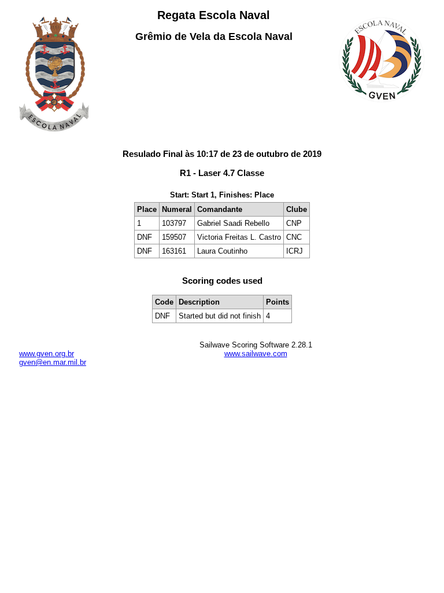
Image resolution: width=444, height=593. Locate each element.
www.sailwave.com (255, 353)
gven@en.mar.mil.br (52, 362)
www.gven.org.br (46, 353)
